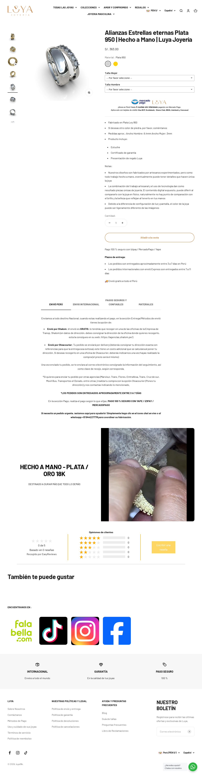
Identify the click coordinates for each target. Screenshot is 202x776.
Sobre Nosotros (16, 708)
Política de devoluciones (65, 720)
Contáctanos (15, 714)
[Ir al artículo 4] (13, 61)
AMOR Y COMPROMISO (116, 7)
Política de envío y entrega (66, 708)
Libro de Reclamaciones (115, 730)
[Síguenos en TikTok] (26, 753)
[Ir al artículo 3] (13, 49)
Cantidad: (110, 215)
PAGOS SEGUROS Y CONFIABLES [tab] (116, 302)
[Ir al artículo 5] (13, 74)
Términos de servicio (19, 732)
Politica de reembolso (20, 738)
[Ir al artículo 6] (13, 87)
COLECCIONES (89, 7)
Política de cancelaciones (66, 726)
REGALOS (140, 7)
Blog (104, 712)
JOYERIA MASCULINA (99, 13)
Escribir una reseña (163, 547)
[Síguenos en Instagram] (18, 753)
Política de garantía (62, 714)
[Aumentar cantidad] (122, 223)
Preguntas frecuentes (114, 724)
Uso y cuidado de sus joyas (22, 726)
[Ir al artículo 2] (13, 36)
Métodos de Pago (17, 720)
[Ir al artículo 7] (13, 99)
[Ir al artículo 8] (13, 112)
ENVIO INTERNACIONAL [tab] (86, 304)
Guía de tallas (109, 718)
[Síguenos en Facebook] (10, 753)
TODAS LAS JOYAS (63, 7)
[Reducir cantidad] (109, 223)
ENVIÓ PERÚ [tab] (56, 304)
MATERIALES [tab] (146, 304)
